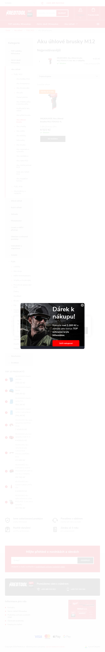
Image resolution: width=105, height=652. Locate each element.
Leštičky (17, 266)
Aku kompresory (23, 83)
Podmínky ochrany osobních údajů (19, 616)
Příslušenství (16, 221)
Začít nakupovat (66, 343)
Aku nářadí (15, 69)
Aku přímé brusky (23, 115)
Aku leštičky (21, 135)
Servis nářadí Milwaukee (17, 611)
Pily (15, 305)
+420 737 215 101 (77, 589)
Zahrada (14, 214)
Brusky (16, 301)
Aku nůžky (20, 131)
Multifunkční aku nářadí (23, 109)
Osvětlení (17, 296)
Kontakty (8, 3)
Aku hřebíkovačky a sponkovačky (23, 103)
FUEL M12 (18, 74)
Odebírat (85, 560)
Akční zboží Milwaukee (16, 61)
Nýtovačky (20, 140)
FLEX (13, 261)
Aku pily (19, 92)
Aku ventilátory (22, 156)
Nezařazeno (16, 356)
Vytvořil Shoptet (94, 647)
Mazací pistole (22, 97)
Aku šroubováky (22, 88)
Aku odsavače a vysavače (22, 150)
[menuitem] (19, 24)
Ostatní (14, 255)
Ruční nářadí (16, 207)
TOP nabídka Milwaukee (16, 52)
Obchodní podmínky (16, 621)
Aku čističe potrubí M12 (23, 166)
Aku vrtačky (21, 126)
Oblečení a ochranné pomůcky (19, 237)
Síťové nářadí (16, 201)
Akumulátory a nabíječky (19, 192)
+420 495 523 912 (48, 589)
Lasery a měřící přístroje (17, 228)
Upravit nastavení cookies (55, 647)
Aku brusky (20, 145)
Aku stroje (18, 271)
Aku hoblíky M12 (23, 79)
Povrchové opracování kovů (22, 286)
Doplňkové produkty (22, 344)
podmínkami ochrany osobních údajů (50, 567)
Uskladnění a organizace (16, 247)
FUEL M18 (18, 186)
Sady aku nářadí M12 (22, 173)
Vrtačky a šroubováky (22, 280)
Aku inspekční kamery (22, 179)
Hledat (62, 13)
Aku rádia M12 (22, 160)
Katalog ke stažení (15, 624)
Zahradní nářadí (20, 339)
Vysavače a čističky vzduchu (21, 311)
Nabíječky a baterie (21, 348)
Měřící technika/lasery (22, 275)
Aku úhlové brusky (21, 121)
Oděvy (16, 291)
